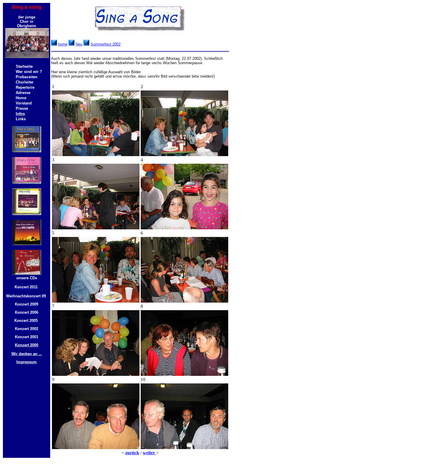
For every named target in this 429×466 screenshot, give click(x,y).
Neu (79, 44)
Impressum (26, 362)
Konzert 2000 (26, 345)
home (62, 44)
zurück (132, 452)
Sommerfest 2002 (105, 44)
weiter (149, 452)
